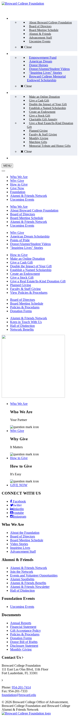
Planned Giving (20, 285)
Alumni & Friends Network (28, 195)
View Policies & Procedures (28, 292)
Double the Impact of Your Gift (31, 266)
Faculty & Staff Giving (25, 289)
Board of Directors (22, 214)
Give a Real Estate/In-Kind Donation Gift (38, 281)
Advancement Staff (23, 551)
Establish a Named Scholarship (30, 270)
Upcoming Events (22, 199)
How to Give (19, 184)
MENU (7, 165)
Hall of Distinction (22, 325)
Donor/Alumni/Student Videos (30, 244)
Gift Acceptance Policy (25, 630)
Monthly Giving (21, 649)
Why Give (17, 180)
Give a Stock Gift (21, 277)
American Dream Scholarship (30, 236)
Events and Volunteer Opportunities (34, 575)
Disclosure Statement (24, 645)
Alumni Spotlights (22, 579)
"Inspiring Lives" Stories (26, 247)
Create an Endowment (25, 273)
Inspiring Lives (20, 547)
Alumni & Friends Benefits (28, 583)
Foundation (17, 192)
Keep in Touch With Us (26, 322)
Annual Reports (20, 623)
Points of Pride (20, 240)
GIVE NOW (18, 485)
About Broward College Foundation (34, 210)
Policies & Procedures (24, 307)
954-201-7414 (21, 687)
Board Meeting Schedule (26, 218)
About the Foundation (24, 532)
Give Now (17, 188)
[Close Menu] (3, 170)
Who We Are (19, 177)
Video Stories (19, 544)
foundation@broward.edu (19, 695)
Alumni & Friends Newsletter (30, 586)
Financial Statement (23, 627)
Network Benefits (22, 329)
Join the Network (21, 571)
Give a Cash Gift (21, 262)
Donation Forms (21, 311)
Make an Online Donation (27, 258)
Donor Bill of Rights (23, 642)
